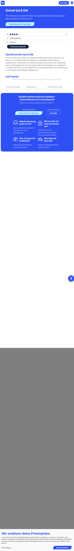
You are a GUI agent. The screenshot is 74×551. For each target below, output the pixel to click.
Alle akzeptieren (62, 548)
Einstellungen (6, 548)
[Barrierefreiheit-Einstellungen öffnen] (71, 278)
